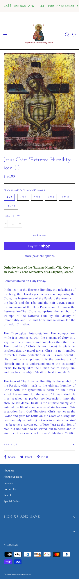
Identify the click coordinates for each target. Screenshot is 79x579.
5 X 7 (37, 197)
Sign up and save (22, 516)
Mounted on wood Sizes (25, 190)
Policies (8, 483)
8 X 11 (65, 197)
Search (8, 495)
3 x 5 (9, 197)
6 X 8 (51, 197)
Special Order (11, 501)
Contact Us (10, 489)
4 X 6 (23, 197)
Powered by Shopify (11, 545)
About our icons (13, 476)
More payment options (40, 256)
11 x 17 (10, 206)
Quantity (12, 216)
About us (9, 470)
